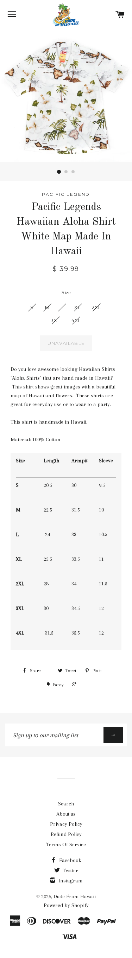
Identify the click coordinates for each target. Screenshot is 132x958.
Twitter (69, 870)
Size (66, 292)
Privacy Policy (66, 824)
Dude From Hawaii (75, 896)
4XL (76, 320)
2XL (96, 307)
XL (77, 307)
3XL (56, 320)
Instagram (70, 880)
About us (66, 814)
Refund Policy (66, 834)
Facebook (69, 860)
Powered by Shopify (66, 905)
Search (66, 804)
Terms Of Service (66, 844)
